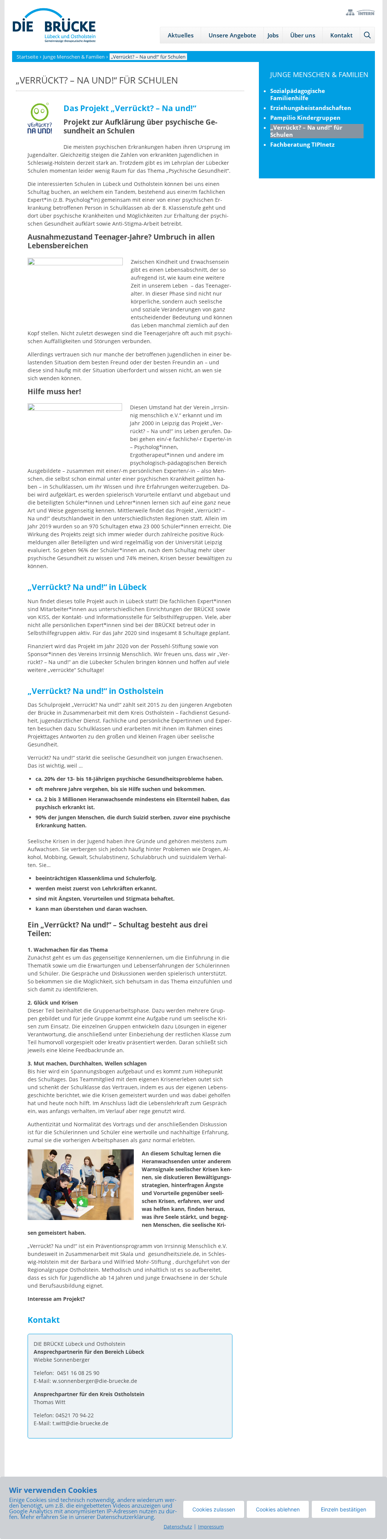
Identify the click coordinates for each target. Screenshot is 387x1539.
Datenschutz (178, 1526)
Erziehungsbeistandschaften (310, 107)
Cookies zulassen (213, 1509)
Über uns (302, 35)
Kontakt (341, 35)
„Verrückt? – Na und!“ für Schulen (306, 131)
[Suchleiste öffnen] (367, 35)
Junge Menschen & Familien (319, 74)
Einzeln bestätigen (343, 1509)
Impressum (211, 1526)
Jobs (273, 35)
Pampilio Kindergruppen (305, 117)
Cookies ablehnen (278, 1509)
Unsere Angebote (232, 35)
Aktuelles (181, 35)
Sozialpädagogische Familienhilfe (297, 94)
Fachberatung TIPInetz (302, 144)
